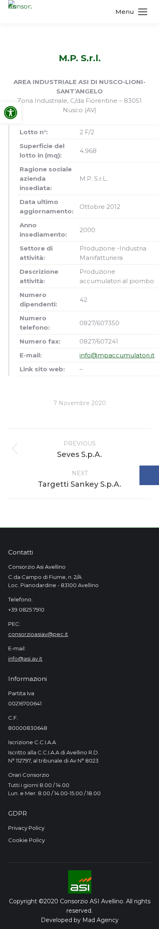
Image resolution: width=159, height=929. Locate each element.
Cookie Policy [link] (26, 840)
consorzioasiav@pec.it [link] (38, 634)
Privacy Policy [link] (26, 828)
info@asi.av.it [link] (25, 658)
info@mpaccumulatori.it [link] (117, 355)
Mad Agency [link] (100, 920)
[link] (10, 112)
